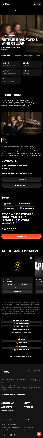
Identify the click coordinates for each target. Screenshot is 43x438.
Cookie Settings (27, 427)
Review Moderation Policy (9, 430)
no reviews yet (11, 230)
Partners (28, 407)
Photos (18, 56)
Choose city (7, 411)
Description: (6, 56)
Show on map (7, 403)
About (27, 403)
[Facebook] (28, 370)
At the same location (33, 56)
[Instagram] (32, 370)
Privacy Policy (6, 427)
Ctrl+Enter (28, 173)
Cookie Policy (16, 427)
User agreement (25, 430)
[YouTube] (40, 370)
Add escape (6, 407)
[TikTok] (36, 370)
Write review (21, 236)
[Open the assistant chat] (39, 434)
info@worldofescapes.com (14, 394)
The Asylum (7, 282)
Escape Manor (14, 48)
